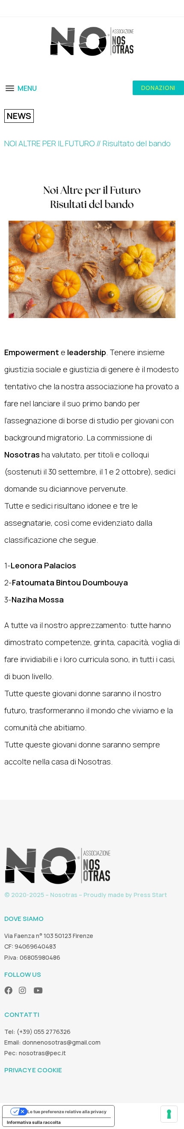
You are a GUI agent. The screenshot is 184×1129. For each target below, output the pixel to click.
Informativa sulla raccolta (34, 1122)
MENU (27, 88)
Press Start (150, 895)
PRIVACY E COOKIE (33, 1069)
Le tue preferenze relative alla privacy (67, 1111)
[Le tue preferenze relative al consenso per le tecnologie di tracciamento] (169, 1114)
